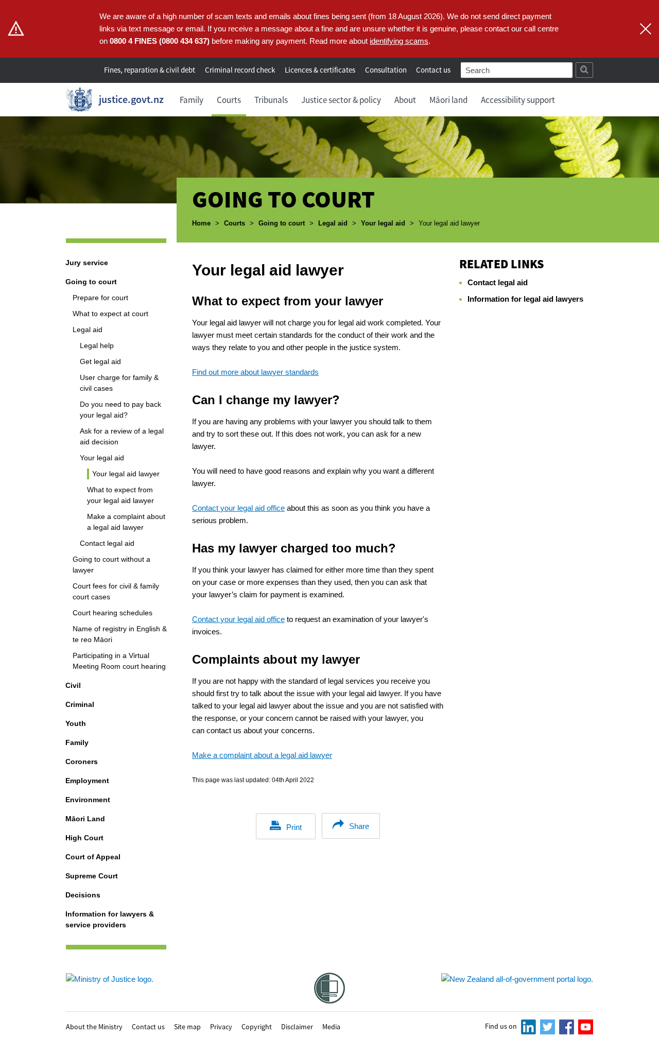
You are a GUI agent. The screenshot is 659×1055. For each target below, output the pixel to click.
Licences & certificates (320, 70)
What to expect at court (110, 313)
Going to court (281, 223)
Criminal (79, 704)
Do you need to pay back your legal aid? (120, 409)
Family (191, 100)
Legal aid (333, 223)
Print (294, 827)
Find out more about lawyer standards (255, 372)
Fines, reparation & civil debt (149, 70)
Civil (73, 685)
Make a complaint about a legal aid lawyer (126, 521)
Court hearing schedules (112, 613)
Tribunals (271, 100)
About (405, 100)
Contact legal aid (107, 543)
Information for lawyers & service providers (109, 919)
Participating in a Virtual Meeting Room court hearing (119, 660)
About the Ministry (94, 1026)
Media (331, 1026)
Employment (87, 780)
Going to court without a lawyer (111, 564)
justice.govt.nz (131, 99)
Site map (187, 1026)
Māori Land (85, 819)
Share (359, 826)
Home (201, 223)
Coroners (81, 761)
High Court (84, 838)
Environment (87, 799)
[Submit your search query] (584, 70)
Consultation (386, 70)
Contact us (433, 70)
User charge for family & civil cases (119, 382)
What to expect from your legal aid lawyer (120, 495)
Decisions (82, 895)
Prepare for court (100, 297)
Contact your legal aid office (238, 508)
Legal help (97, 345)
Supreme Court (91, 876)
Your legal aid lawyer (126, 474)
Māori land (448, 100)
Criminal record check (240, 70)
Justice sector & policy (341, 100)
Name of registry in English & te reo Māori (120, 634)
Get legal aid (100, 361)
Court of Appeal (92, 857)
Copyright (256, 1026)
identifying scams (399, 41)
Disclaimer (297, 1026)
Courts (229, 100)
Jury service (86, 262)
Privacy (221, 1026)
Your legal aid (383, 223)
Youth (75, 723)
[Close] (645, 28)
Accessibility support (518, 100)
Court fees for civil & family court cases (116, 591)
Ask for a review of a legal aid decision (122, 436)
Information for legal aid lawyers (525, 299)
